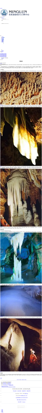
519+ (0, 63)
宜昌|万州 (1, 55)
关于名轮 (18, 379)
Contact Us (11, 384)
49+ (1, 63)
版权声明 (24, 390)
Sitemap (23, 401)
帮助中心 (25, 379)
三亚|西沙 (3, 55)
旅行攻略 (2, 50)
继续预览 (2, 58)
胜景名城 (2, 51)
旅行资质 (19, 390)
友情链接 (4, 386)
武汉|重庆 (5, 54)
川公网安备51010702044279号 (22, 397)
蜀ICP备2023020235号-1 (21, 399)
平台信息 (14, 390)
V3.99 (24, 395)
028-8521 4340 (4, 382)
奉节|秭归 (5, 55)
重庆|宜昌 (1, 53)
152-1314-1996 (4, 383)
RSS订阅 (19, 401)
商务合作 (20, 379)
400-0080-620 (9, 382)
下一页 (1, 378)
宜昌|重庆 (5, 53)
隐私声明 (28, 390)
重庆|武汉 (3, 54)
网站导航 (1, 8)
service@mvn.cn (9, 383)
